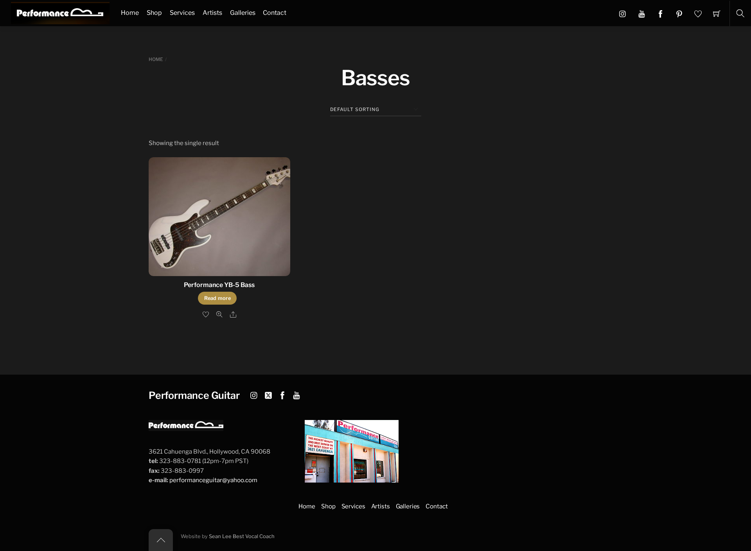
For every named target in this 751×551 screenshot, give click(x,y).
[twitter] (268, 394)
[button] (641, 13)
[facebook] (282, 394)
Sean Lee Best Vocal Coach (242, 536)
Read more (217, 298)
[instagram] (254, 394)
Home (130, 12)
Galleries (242, 12)
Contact (274, 12)
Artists (212, 12)
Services (182, 12)
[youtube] (296, 394)
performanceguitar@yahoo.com (213, 480)
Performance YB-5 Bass (219, 285)
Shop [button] (328, 506)
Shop (154, 12)
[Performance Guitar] (60, 12)
